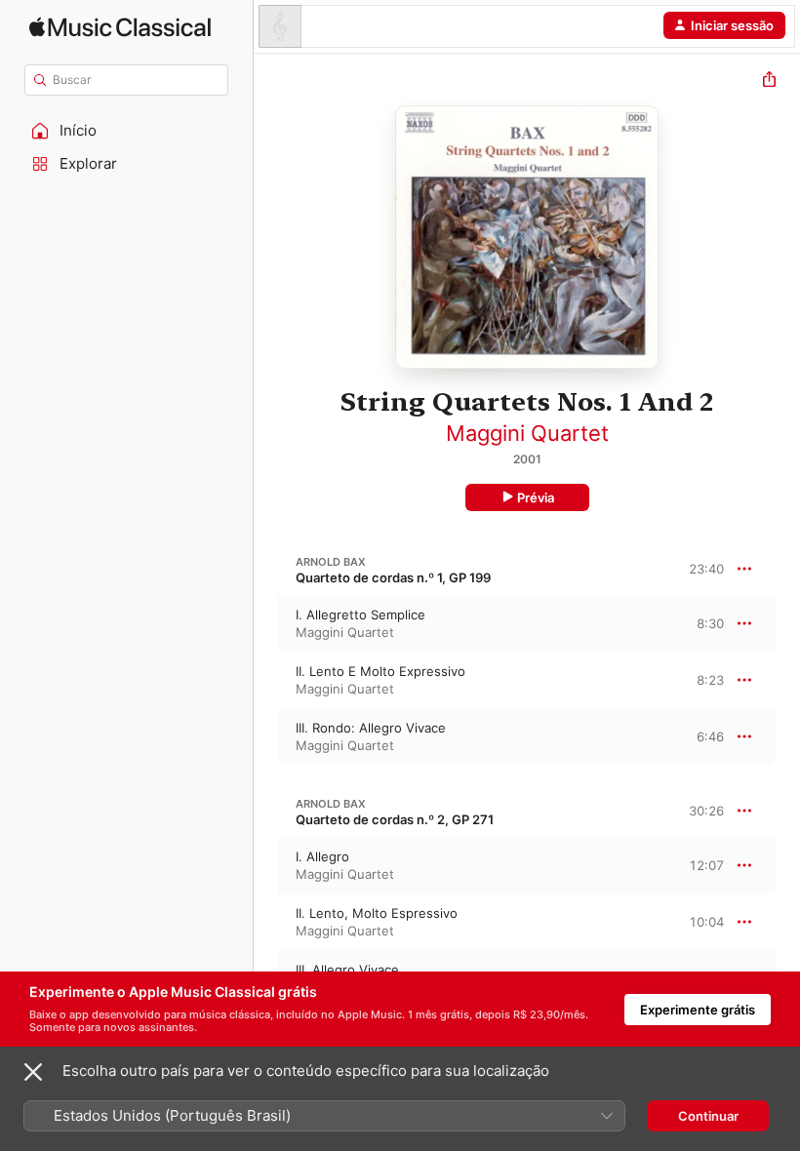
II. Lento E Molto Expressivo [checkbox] (380, 671)
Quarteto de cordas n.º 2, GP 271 (395, 819)
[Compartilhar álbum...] (769, 81)
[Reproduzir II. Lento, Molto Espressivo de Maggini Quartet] (266, 922)
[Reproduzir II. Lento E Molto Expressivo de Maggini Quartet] (266, 680)
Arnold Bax (331, 562)
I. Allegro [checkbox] (322, 856)
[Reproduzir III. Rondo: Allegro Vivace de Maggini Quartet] (266, 736)
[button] (126, 130)
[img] (120, 27)
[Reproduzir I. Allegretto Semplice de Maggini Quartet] (266, 623)
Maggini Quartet (527, 433)
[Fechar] (33, 1072)
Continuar (708, 1116)
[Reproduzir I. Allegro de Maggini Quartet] (266, 865)
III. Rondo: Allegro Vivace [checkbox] (371, 727)
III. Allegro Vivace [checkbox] (347, 969)
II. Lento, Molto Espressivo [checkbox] (377, 913)
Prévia (535, 497)
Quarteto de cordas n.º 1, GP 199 (393, 577)
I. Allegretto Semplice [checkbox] (360, 614)
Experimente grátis (697, 1009)
